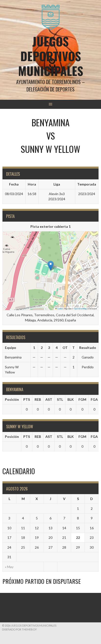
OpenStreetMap (80, 308)
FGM (82, 399)
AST (48, 399)
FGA (94, 399)
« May (9, 567)
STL (60, 399)
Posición (12, 399)
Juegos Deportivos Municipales (50, 55)
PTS (26, 399)
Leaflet (60, 308)
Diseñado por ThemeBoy (19, 629)
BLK (70, 399)
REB (38, 399)
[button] (51, 266)
